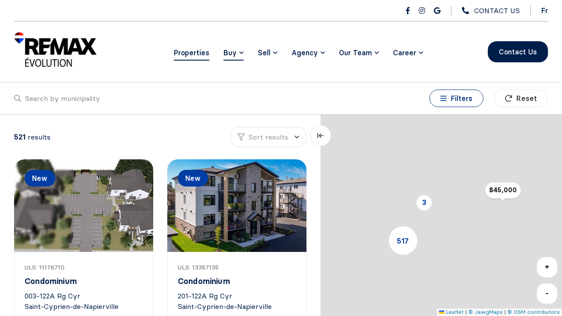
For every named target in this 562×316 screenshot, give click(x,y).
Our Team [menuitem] (355, 52)
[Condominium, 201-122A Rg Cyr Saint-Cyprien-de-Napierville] (237, 205)
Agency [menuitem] (305, 52)
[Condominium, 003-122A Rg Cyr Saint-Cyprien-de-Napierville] (84, 205)
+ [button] (547, 266)
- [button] (547, 293)
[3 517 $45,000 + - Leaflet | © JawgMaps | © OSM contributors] (441, 215)
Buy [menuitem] (230, 52)
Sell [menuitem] (264, 52)
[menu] (233, 52)
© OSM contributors (534, 312)
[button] (424, 203)
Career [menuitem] (404, 52)
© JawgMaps (485, 312)
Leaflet (454, 312)
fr (544, 10)
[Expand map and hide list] (320, 135)
